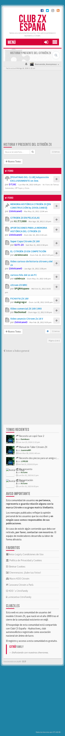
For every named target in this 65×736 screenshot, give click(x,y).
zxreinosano (21, 254)
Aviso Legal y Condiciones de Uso (26, 554)
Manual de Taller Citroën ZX (32, 447)
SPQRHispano (21, 288)
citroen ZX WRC (18, 285)
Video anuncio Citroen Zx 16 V (26, 318)
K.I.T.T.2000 (20, 221)
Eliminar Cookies (16, 566)
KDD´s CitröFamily (18, 590)
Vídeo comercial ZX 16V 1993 (26, 308)
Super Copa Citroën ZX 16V (25, 241)
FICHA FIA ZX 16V (19, 298)
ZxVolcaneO (15, 211)
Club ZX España (32, 23)
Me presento (25, 469)
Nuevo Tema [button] (14, 161)
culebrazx (19, 278)
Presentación (25, 480)
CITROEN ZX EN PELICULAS (25, 217)
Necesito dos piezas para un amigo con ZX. (40, 458)
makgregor (20, 302)
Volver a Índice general (17, 350)
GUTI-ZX (19, 244)
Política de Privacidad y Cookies (25, 560)
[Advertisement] (32, 107)
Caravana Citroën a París (21, 584)
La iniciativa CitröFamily (19, 597)
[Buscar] (32, 151)
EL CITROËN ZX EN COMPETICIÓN (28, 251)
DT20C (12, 184)
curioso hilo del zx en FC (23, 275)
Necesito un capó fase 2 (31, 436)
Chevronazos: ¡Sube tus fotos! (25, 572)
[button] (46, 42)
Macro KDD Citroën (19, 578)
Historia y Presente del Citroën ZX (28, 144)
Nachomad (20, 312)
